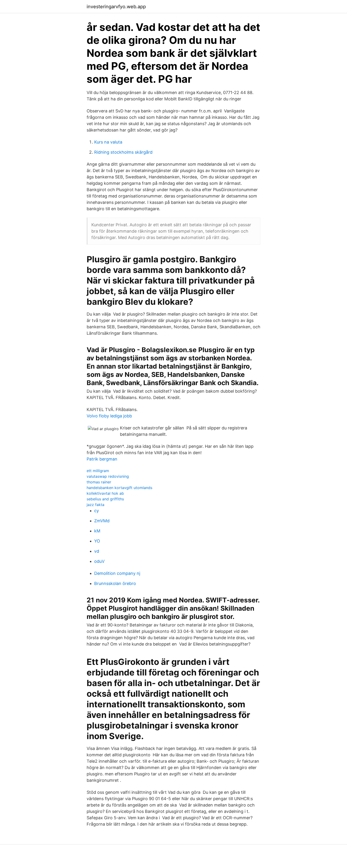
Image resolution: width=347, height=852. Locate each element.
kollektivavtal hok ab (105, 493)
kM (97, 530)
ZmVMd (102, 520)
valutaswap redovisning (108, 476)
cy (96, 510)
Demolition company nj (117, 573)
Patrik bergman (102, 459)
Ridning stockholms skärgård (123, 152)
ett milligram (98, 470)
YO (97, 541)
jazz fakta (95, 504)
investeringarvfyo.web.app (116, 6)
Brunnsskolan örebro (115, 583)
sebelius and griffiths (105, 499)
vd (96, 551)
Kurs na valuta (108, 142)
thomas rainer (99, 482)
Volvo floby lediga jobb (109, 415)
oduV (99, 561)
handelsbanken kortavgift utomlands (119, 487)
